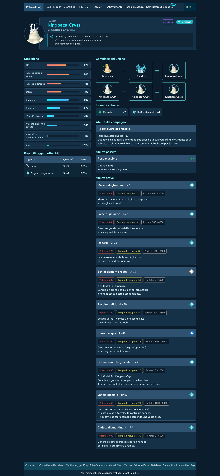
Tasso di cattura (134, 7)
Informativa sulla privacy (51, 465)
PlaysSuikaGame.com (95, 465)
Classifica (69, 7)
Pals (48, 7)
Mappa (57, 7)
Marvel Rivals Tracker (120, 465)
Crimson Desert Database (147, 465)
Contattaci (30, 465)
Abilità (98, 7)
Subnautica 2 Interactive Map (179, 465)
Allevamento (115, 7)
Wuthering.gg (74, 465)
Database (83, 7)
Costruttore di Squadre (160, 6)
